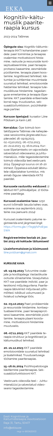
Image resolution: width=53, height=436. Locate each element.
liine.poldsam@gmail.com (20, 252)
